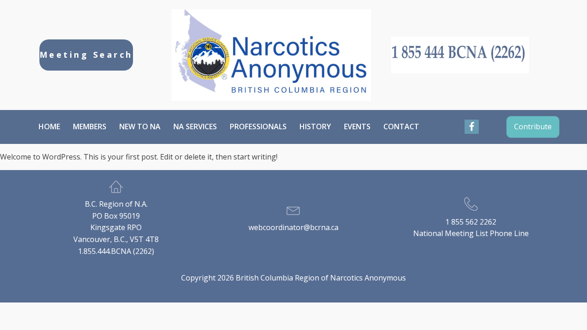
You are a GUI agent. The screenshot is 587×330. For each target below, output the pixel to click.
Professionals (258, 126)
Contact (401, 126)
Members (89, 126)
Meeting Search (86, 54)
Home (49, 126)
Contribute (533, 126)
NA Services (195, 126)
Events (357, 126)
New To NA (140, 126)
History (315, 126)
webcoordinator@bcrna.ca (293, 227)
